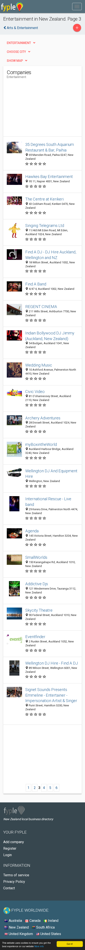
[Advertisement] (39, 109)
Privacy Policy (14, 882)
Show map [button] (15, 60)
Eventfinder (35, 636)
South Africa (45, 927)
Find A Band (35, 284)
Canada (35, 921)
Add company (13, 842)
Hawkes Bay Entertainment (49, 176)
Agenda (32, 531)
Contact (9, 888)
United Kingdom (20, 934)
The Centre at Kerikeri (44, 199)
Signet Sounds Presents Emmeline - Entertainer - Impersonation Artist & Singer (51, 695)
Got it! (70, 943)
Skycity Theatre (39, 610)
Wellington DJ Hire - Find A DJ (51, 663)
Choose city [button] (16, 52)
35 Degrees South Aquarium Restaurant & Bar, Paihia (49, 147)
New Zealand (18, 927)
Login (7, 855)
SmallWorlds (36, 557)
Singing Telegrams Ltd (44, 225)
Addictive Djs (36, 584)
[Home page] (12, 6)
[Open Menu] (77, 6)
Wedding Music (38, 365)
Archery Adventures (42, 418)
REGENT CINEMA (41, 306)
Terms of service (16, 875)
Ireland (52, 921)
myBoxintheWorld (41, 444)
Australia (15, 921)
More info (39, 946)
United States (50, 934)
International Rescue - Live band (48, 502)
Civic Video (35, 391)
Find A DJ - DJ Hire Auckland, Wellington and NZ (50, 255)
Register (9, 848)
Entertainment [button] (19, 43)
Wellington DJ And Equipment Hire (51, 474)
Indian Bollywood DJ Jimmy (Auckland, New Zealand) (49, 336)
